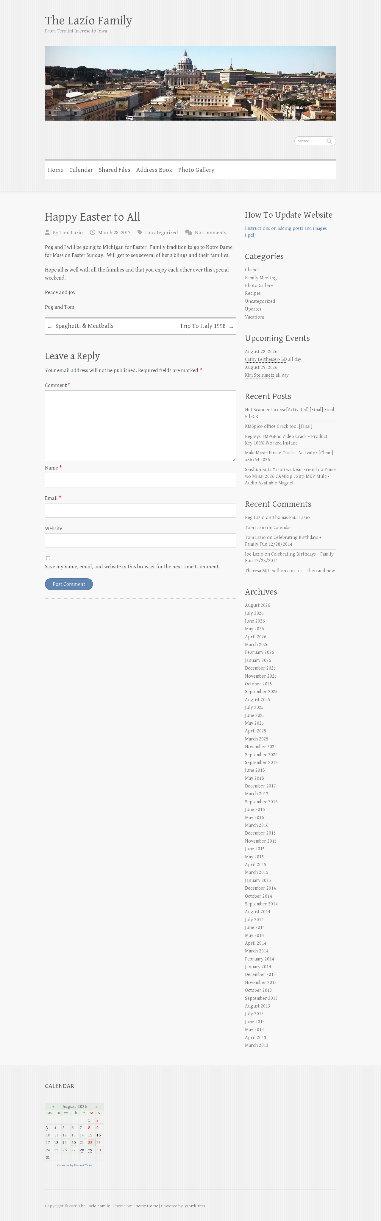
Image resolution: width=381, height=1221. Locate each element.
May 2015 (254, 857)
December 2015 (260, 833)
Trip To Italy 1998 (207, 326)
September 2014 (261, 904)
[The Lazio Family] (190, 79)
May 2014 (254, 935)
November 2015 (261, 841)
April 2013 (255, 1038)
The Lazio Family (88, 20)
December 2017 (260, 786)
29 (90, 1150)
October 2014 (258, 896)
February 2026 (259, 652)
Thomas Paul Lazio (291, 517)
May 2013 (254, 1030)
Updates (253, 309)
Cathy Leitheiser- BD (266, 359)
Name (53, 468)
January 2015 (258, 880)
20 (73, 1142)
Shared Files (114, 170)
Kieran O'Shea (83, 1165)
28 (82, 1150)
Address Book (154, 170)
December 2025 (260, 668)
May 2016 (254, 818)
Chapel (252, 270)
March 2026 (256, 645)
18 (56, 1142)
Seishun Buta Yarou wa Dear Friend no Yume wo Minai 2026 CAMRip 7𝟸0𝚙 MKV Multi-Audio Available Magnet (290, 476)
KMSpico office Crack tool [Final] (278, 426)
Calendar (81, 170)
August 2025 (257, 700)
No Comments (210, 233)
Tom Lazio (71, 233)
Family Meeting (261, 278)
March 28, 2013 (114, 233)
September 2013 (261, 998)
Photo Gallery (196, 170)
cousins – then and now (311, 571)
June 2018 (255, 770)
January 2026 (258, 660)
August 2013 (257, 1006)
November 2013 (261, 982)
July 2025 (254, 707)
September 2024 (261, 755)
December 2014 (260, 888)
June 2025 (255, 715)
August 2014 (257, 912)
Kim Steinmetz (259, 375)
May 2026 (254, 629)
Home (55, 170)
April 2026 (255, 637)
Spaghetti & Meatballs (80, 326)
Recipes (253, 293)
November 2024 (261, 747)
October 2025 (258, 684)
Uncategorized (161, 233)
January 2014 (258, 967)
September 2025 (261, 692)
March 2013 (256, 1045)
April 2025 (255, 731)
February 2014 (259, 959)
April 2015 (255, 865)
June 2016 (255, 810)
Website (53, 528)
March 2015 (256, 872)
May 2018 (254, 778)
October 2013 (258, 990)
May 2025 (254, 723)
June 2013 (255, 1022)
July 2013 (254, 1014)
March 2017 (256, 794)
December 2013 (260, 974)
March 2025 (256, 739)
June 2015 (255, 849)
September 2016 (261, 802)
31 (48, 1157)
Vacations (255, 317)
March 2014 (256, 951)
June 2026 (255, 621)
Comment (58, 385)
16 (98, 1135)
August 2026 (257, 605)
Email (53, 498)
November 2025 (261, 676)
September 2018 (261, 762)
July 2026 (254, 613)
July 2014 (254, 920)
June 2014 (255, 927)
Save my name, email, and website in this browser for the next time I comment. (132, 567)
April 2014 (255, 943)
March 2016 (256, 825)
